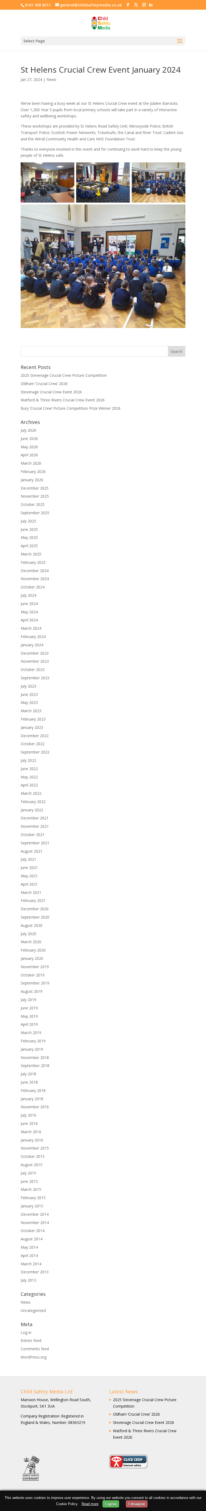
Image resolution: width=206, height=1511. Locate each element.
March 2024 (31, 628)
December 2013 (35, 1271)
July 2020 (28, 933)
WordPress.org (33, 1357)
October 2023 (33, 669)
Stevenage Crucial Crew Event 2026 (51, 391)
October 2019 (33, 975)
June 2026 (29, 438)
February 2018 (33, 1090)
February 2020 (33, 950)
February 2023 (33, 719)
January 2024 (32, 644)
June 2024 (29, 603)
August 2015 (31, 1164)
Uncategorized (33, 1310)
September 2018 (35, 1065)
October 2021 (33, 834)
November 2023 (35, 661)
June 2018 (29, 1082)
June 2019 (29, 1007)
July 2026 (28, 430)
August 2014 (31, 1238)
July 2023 (28, 686)
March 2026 (31, 463)
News (51, 79)
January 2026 (32, 479)
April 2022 (29, 785)
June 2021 (29, 867)
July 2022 (28, 760)
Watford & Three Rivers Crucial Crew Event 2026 (63, 399)
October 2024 (33, 587)
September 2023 (35, 677)
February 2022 (33, 801)
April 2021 (29, 884)
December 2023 (35, 653)
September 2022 (35, 752)
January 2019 (32, 1049)
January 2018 (32, 1098)
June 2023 (29, 694)
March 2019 (31, 1032)
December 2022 (35, 735)
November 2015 (35, 1148)
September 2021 (35, 842)
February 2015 (33, 1197)
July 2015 (28, 1173)
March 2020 (31, 941)
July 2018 (28, 1073)
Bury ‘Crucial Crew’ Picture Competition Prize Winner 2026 (70, 408)
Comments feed (35, 1348)
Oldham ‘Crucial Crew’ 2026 (44, 383)
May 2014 (29, 1247)
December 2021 (35, 817)
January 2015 (32, 1205)
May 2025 (29, 537)
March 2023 (31, 710)
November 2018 (35, 1057)
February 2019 (33, 1040)
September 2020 (35, 917)
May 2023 (29, 702)
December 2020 (35, 908)
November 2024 (35, 578)
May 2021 (29, 875)
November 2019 (35, 966)
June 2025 (29, 529)
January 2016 (32, 1140)
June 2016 (29, 1123)
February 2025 (33, 562)
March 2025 (31, 554)
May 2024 (29, 611)
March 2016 (31, 1131)
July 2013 (28, 1280)
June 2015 (29, 1181)
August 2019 (31, 991)
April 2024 (29, 619)
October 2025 (33, 504)
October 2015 (33, 1156)
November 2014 (35, 1222)
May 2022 (29, 776)
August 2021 (31, 851)
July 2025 (28, 521)
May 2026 (29, 446)
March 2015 (31, 1189)
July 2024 (28, 595)
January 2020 (32, 958)
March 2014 (31, 1263)
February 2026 (33, 471)
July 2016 (28, 1115)
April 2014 (29, 1255)
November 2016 (35, 1106)
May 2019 (29, 1016)
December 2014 (35, 1214)
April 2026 (29, 454)
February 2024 (33, 636)
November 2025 (35, 496)
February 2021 (33, 900)
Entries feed (31, 1340)
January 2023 (32, 727)
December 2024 (35, 570)
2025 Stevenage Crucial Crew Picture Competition (64, 375)
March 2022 (31, 793)
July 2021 (28, 859)
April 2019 (29, 1024)
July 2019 (28, 999)
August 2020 (31, 925)
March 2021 (31, 892)
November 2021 (35, 826)
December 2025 (35, 488)
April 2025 (29, 545)
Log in (26, 1332)
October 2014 (33, 1230)
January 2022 (32, 809)
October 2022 (33, 743)
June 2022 (29, 768)
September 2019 (35, 983)
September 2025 (35, 512)
